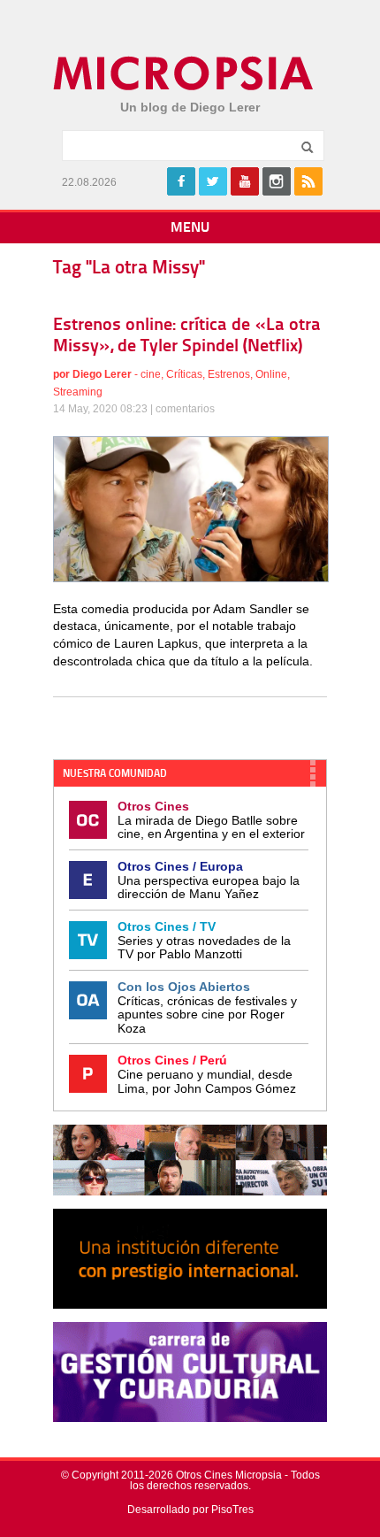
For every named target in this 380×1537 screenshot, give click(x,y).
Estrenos (229, 374)
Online (271, 374)
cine (151, 374)
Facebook (181, 181)
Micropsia (184, 73)
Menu (190, 228)
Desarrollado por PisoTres (190, 1509)
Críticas (184, 374)
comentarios (185, 409)
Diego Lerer (102, 374)
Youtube (245, 181)
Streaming (78, 392)
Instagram (276, 181)
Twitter (213, 181)
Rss (308, 181)
